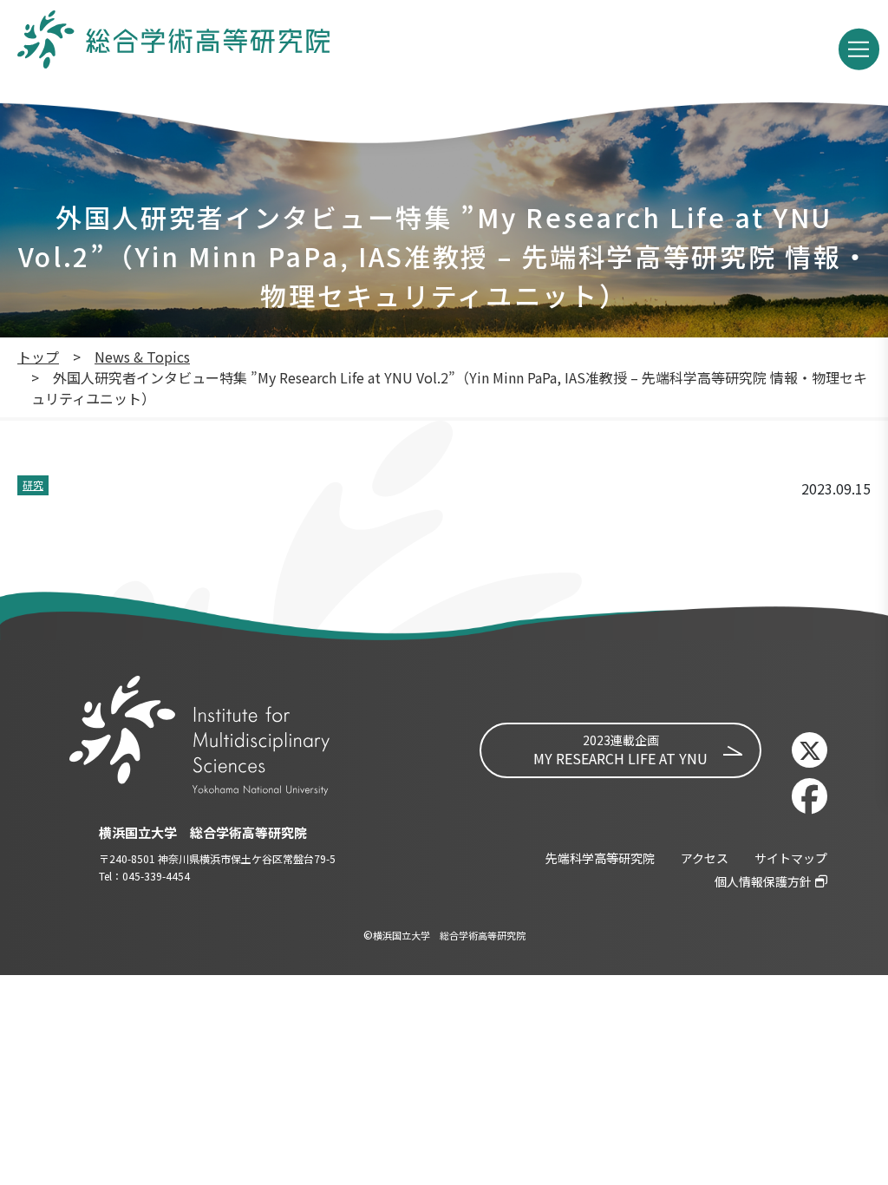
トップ (38, 356)
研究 (33, 484)
